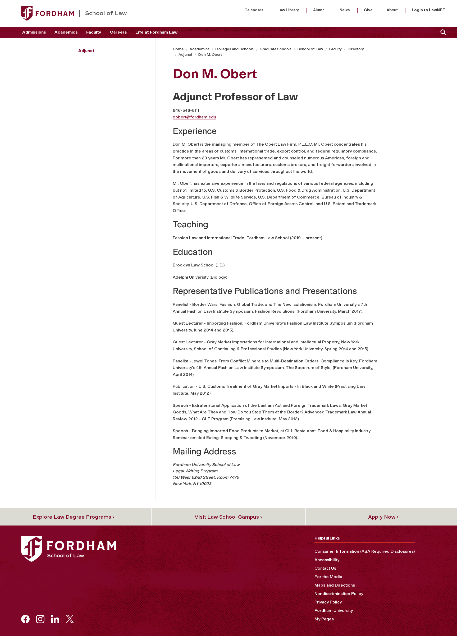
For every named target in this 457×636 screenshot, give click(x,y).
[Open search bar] (442, 32)
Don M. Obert (210, 54)
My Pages (324, 618)
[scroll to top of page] (441, 620)
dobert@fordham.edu (194, 116)
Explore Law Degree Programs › (73, 517)
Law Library (288, 10)
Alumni (319, 10)
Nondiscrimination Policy (338, 593)
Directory (356, 49)
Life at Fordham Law (156, 32)
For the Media (328, 576)
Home (178, 49)
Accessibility (326, 559)
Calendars (253, 10)
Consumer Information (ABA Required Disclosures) (364, 551)
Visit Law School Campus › (228, 517)
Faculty (93, 32)
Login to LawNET (428, 10)
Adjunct (185, 54)
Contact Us (325, 568)
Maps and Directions (334, 585)
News (345, 10)
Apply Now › (383, 517)
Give (368, 10)
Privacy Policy (328, 602)
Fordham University (333, 610)
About (392, 10)
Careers (118, 32)
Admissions (34, 32)
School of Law (310, 49)
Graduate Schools (276, 49)
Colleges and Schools (234, 49)
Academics (66, 32)
